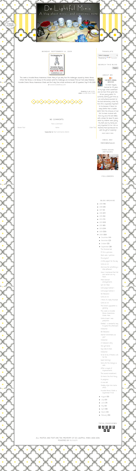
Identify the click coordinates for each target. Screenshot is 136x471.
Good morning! (105, 360)
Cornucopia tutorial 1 (107, 288)
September (105, 247)
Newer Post (21, 128)
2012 (101, 225)
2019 (101, 204)
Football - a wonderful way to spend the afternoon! (109, 325)
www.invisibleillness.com (58, 85)
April (103, 409)
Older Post (92, 128)
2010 (101, 232)
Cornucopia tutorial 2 (107, 291)
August (104, 397)
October (104, 244)
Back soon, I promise (107, 255)
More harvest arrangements (106, 281)
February (104, 415)
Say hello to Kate (106, 349)
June (103, 403)
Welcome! (104, 329)
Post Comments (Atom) (61, 132)
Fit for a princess (106, 252)
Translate (114, 58)
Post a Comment (56, 124)
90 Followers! (105, 294)
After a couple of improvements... (107, 369)
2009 (101, 235)
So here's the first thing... (109, 376)
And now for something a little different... (109, 268)
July (103, 400)
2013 (101, 222)
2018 (101, 207)
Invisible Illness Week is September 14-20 (109, 392)
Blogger (74, 440)
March (103, 412)
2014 (101, 219)
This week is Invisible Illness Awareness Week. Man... (108, 313)
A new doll (104, 382)
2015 (101, 216)
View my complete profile (107, 133)
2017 (101, 210)
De (111, 78)
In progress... (105, 379)
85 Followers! (105, 332)
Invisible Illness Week (89, 93)
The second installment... (109, 373)
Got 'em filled (105, 285)
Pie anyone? (105, 258)
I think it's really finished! (109, 300)
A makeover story (107, 343)
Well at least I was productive (107, 319)
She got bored (105, 346)
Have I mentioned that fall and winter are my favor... (109, 274)
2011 (100, 229)
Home (57, 128)
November (104, 241)
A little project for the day (109, 261)
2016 (101, 213)
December (104, 237)
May (103, 406)
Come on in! (105, 264)
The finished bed (106, 249)
